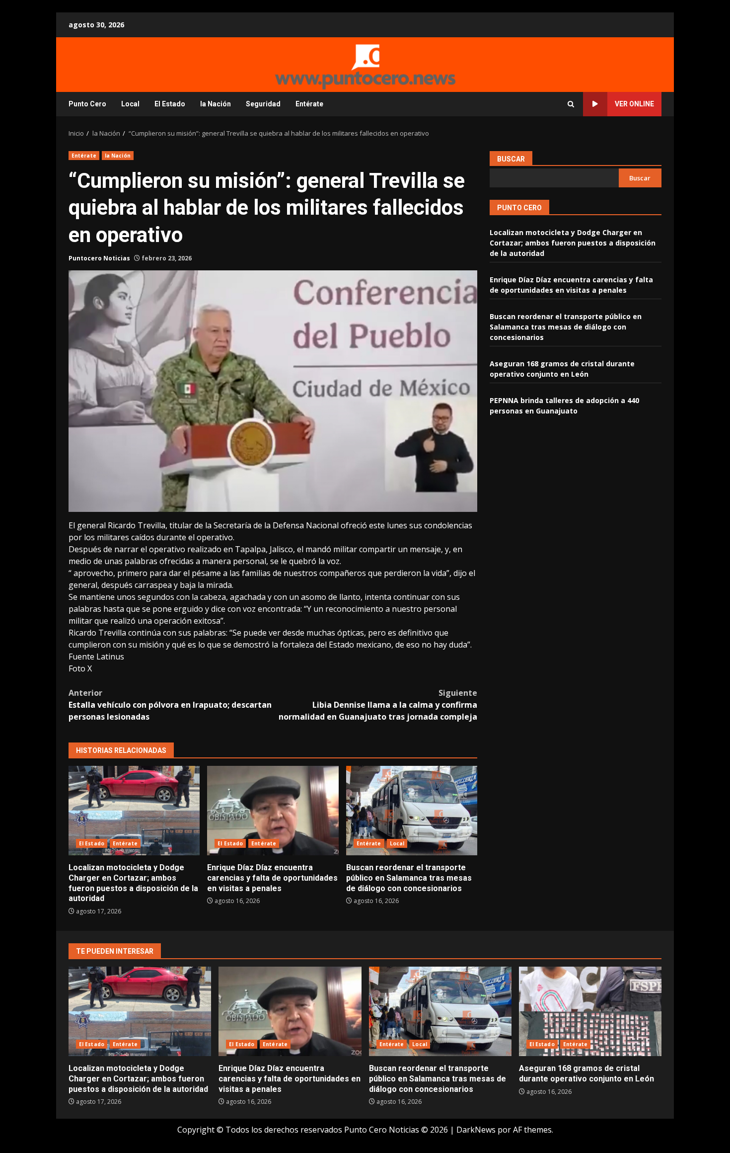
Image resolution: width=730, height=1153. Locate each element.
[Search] (571, 104)
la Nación (215, 104)
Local (130, 104)
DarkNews (476, 1129)
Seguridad (263, 104)
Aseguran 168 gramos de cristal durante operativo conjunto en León (590, 1011)
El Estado (169, 104)
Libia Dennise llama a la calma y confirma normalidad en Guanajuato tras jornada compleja (378, 704)
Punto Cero (87, 104)
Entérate (309, 104)
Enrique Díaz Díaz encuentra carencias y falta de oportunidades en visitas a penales (272, 810)
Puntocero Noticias (99, 258)
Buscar (511, 159)
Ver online (634, 104)
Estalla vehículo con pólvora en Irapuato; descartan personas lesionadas (170, 704)
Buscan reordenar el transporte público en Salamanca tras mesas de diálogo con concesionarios (411, 810)
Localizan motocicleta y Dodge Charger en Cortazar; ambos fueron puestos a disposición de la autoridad (134, 810)
